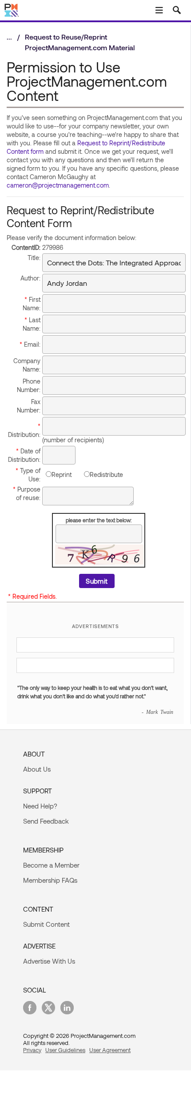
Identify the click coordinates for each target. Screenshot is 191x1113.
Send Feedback (46, 821)
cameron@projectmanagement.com (58, 185)
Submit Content (46, 924)
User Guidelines (65, 1049)
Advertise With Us (49, 961)
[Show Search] (177, 10)
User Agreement (110, 1049)
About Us (37, 769)
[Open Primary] (159, 10)
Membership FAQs (50, 880)
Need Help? (40, 806)
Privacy (32, 1049)
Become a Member (51, 865)
